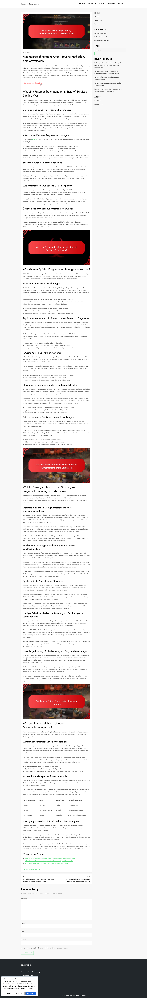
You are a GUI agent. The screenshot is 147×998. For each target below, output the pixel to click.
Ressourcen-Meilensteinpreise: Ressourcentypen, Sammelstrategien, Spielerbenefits (108, 90)
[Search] (96, 53)
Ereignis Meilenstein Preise (31, 869)
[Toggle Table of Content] (40, 85)
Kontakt (101, 4)
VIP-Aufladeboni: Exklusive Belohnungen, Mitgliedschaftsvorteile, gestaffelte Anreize (49, 861)
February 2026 (98, 104)
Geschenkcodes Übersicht (101, 40)
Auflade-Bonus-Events (100, 33)
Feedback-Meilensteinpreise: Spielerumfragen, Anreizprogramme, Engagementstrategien (50, 859)
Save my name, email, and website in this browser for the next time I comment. (46, 948)
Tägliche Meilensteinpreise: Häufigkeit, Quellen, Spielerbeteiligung (108, 84)
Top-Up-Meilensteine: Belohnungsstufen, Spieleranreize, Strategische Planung (46, 863)
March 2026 (98, 101)
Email (23, 931)
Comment (24, 898)
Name (23, 923)
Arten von (35, 139)
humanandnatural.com (30, 3)
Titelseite (82, 4)
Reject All (19, 993)
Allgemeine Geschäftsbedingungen (31, 972)
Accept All (30, 993)
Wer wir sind (92, 4)
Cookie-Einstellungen (27, 975)
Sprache (120, 4)
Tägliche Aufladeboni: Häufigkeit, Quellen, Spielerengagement (106, 78)
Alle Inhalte (111, 4)
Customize (8, 993)
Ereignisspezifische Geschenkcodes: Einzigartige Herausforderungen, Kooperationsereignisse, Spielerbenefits (108, 65)
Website (23, 940)
